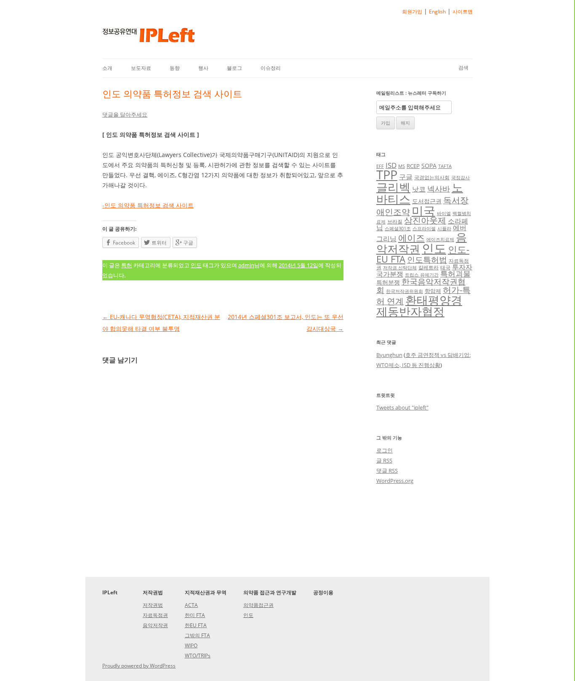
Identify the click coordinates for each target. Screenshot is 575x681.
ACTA (191, 605)
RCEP (413, 166)
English (437, 11)
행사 (203, 68)
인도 (196, 265)
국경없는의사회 (432, 177)
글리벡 (393, 187)
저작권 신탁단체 (400, 268)
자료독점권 (155, 615)
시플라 (444, 228)
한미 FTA (195, 615)
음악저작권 (155, 625)
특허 (126, 265)
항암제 (433, 291)
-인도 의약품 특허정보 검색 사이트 (148, 205)
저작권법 (153, 605)
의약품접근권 (258, 605)
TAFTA (445, 166)
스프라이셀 (424, 228)
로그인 (384, 450)
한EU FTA (196, 625)
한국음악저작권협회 (421, 285)
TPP (386, 174)
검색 (463, 67)
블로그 (234, 68)
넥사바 (438, 189)
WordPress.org (394, 480)
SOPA (429, 166)
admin (246, 265)
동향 (175, 68)
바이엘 (444, 213)
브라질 (394, 221)
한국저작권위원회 (404, 291)
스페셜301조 (398, 228)
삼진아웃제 (425, 220)
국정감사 (460, 178)
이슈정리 (271, 68)
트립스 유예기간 (422, 275)
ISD (391, 165)
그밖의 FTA (197, 635)
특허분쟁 (388, 282)
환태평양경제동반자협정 (419, 305)
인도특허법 (427, 259)
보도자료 (141, 68)
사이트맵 (463, 11)
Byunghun (389, 355)
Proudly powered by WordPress (139, 665)
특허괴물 (455, 274)
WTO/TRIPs (197, 655)
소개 (107, 68)
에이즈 (411, 238)
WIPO (191, 645)
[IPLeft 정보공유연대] (148, 38)
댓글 (387, 470)
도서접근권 (427, 201)
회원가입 (412, 11)
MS (401, 166)
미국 (423, 210)
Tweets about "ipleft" (402, 407)
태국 (445, 267)
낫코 (419, 189)
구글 (406, 176)
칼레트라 (428, 267)
